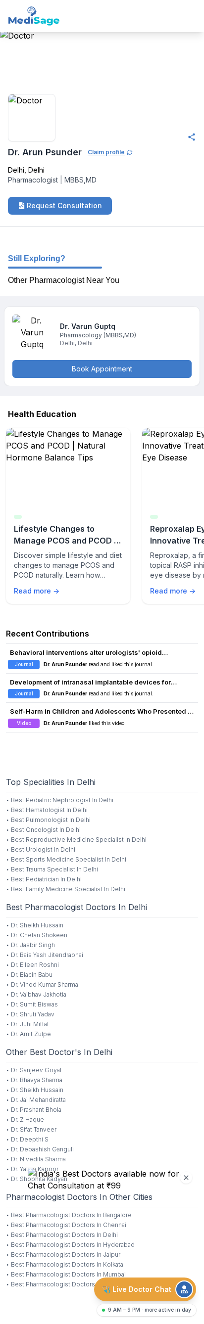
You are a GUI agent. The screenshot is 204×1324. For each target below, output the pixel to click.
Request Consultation (64, 205)
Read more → (36, 591)
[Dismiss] (186, 1178)
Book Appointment (102, 369)
